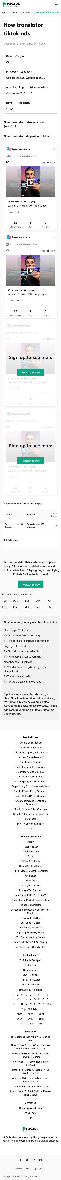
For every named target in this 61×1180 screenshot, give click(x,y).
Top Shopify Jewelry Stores (30, 932)
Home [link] (5, 12)
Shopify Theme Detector (30, 757)
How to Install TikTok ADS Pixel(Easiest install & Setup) (30, 1093)
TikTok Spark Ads (30, 851)
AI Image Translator (30, 885)
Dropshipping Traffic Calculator (30, 767)
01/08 (30, 1023)
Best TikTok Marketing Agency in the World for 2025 (30, 1071)
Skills (30, 856)
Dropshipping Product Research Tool (30, 900)
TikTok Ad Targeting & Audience (30, 752)
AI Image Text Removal (30, 890)
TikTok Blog (31, 965)
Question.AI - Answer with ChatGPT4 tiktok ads (19, 601)
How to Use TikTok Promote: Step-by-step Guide (31, 1063)
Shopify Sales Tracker (30, 742)
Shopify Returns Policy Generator (30, 809)
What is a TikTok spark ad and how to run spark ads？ (30, 1079)
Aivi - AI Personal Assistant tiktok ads (30, 601)
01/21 (19, 1018)
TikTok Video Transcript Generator (30, 870)
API (30, 1117)
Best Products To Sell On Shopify (30, 942)
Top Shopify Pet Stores (30, 927)
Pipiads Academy (30, 984)
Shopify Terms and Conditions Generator (30, 802)
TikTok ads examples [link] (21, 12)
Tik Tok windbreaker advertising (22, 635)
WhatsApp (30, 1112)
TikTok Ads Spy (30, 846)
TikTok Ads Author (30, 979)
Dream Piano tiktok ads (19, 607)
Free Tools (30, 818)
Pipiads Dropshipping (30, 904)
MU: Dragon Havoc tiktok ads (30, 607)
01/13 (30, 1018)
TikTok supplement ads (17, 676)
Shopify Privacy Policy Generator (30, 791)
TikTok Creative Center (30, 866)
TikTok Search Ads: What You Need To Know (30, 1038)
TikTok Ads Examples (31, 960)
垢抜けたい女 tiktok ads (7, 601)
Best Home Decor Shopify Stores (30, 947)
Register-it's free (30, 372)
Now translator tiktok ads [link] (47, 12)
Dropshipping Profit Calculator (30, 781)
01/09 (19, 1023)
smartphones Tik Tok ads (18, 662)
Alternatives (30, 875)
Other (47, 1004)
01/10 (41, 1018)
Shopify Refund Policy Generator (30, 796)
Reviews (30, 880)
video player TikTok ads (17, 630)
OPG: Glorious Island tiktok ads (42, 601)
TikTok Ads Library (30, 861)
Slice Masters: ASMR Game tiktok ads (7, 607)
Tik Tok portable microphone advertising (26, 640)
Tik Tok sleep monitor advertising (22, 656)
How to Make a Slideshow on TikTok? (30, 1086)
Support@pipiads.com (30, 1108)
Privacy (18, 1169)
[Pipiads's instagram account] (40, 1160)
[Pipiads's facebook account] (20, 1160)
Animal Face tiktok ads (42, 607)
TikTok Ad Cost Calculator (30, 776)
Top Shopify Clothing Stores (30, 937)
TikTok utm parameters (30, 747)
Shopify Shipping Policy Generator (30, 814)
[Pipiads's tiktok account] (34, 1160)
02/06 (30, 1014)
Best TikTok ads (30, 974)
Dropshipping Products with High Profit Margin (30, 911)
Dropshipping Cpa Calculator (30, 771)
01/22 (41, 1014)
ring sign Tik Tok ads (15, 646)
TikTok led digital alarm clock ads (22, 681)
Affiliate (30, 828)
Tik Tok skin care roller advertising (23, 651)
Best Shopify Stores (30, 922)
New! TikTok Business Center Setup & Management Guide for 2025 (30, 1046)
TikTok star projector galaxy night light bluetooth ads (25, 669)
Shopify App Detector (30, 762)
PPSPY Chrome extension (30, 823)
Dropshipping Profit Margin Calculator (31, 786)
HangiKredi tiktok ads (53, 607)
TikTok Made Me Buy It (30, 918)
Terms (27, 1169)
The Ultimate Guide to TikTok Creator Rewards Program (30, 1055)
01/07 (41, 1023)
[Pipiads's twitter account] (27, 1160)
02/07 (19, 1014)
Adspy (30, 841)
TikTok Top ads (30, 970)
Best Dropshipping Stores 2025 (30, 895)
